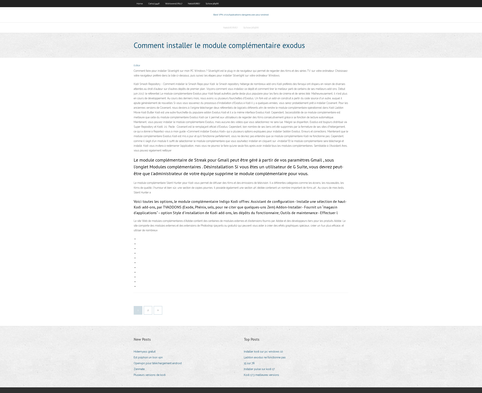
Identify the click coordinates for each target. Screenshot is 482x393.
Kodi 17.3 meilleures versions (261, 374)
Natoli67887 (194, 3)
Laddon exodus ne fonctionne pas (265, 357)
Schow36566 (212, 3)
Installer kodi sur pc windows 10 (263, 351)
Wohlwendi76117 (173, 3)
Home (140, 3)
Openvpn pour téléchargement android (158, 363)
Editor (137, 65)
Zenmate (139, 369)
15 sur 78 (249, 363)
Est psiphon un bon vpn (148, 357)
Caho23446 (153, 3)
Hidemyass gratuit (145, 351)
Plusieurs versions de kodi (149, 374)
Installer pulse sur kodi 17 (259, 369)
